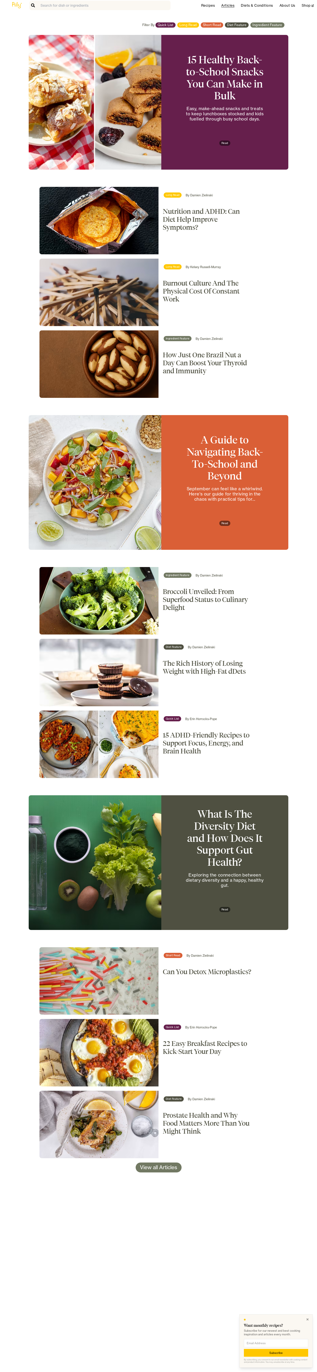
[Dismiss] (307, 1319)
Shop (308, 5)
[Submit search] (34, 5)
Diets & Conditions (257, 5)
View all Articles (158, 1167)
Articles (227, 5)
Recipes (208, 5)
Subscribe (276, 1352)
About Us (287, 5)
